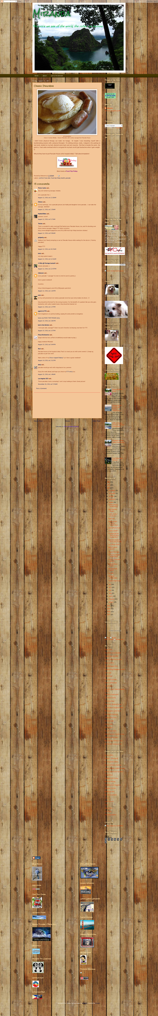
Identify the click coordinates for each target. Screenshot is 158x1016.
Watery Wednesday (111, 683)
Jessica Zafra (109, 755)
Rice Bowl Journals (111, 795)
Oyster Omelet (113, 531)
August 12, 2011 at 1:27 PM (46, 307)
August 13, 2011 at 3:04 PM (47, 344)
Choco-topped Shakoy (56, 358)
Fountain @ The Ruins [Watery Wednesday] (113, 535)
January (111, 602)
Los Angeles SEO (43, 378)
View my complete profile (113, 111)
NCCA (107, 798)
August (111, 502)
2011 (108, 488)
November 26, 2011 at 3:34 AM (47, 384)
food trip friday (55, 178)
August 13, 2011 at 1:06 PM (47, 321)
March (111, 596)
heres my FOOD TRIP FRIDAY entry (49, 318)
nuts (39, 295)
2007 (109, 614)
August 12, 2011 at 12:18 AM (47, 197)
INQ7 (106, 805)
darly (39, 364)
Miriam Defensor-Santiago (113, 765)
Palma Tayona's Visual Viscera (114, 734)
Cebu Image (108, 676)
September (112, 499)
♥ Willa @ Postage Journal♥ (47, 263)
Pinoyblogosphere (110, 815)
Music (107, 639)
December (112, 490)
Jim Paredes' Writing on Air (113, 744)
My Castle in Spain (110, 679)
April (110, 593)
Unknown (41, 273)
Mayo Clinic (108, 808)
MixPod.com (119, 639)
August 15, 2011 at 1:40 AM (46, 374)
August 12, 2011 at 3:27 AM (46, 219)
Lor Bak (110, 573)
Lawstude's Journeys (111, 714)
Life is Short (108, 727)
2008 (109, 612)
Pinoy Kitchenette (43, 335)
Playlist (111, 639)
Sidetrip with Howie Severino (114, 772)
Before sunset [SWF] (112, 548)
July (110, 584)
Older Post (96, 421)
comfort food (43, 178)
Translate (119, 128)
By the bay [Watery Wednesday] (114, 555)
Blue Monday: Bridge (112, 510)
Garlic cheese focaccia (112, 515)
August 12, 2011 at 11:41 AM (47, 259)
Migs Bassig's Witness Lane (114, 741)
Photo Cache (42, 188)
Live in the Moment (57, 76)
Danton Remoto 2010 (111, 656)
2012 (108, 485)
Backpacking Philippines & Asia (115, 669)
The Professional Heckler (113, 653)
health (63, 178)
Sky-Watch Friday (110, 698)
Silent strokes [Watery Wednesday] (113, 523)
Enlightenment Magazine (113, 785)
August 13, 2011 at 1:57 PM (46, 330)
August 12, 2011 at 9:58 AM (46, 233)
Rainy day (111, 518)
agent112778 (42, 311)
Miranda (51, 13)
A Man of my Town (111, 717)
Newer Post (38, 421)
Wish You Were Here (111, 737)
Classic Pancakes (44, 86)
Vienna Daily (109, 724)
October (111, 496)
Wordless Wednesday (111, 694)
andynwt (84, 1003)
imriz (39, 253)
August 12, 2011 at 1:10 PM (47, 291)
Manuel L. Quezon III (111, 758)
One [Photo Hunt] (114, 544)
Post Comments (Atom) (71, 426)
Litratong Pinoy (110, 701)
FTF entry (69, 371)
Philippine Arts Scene (111, 778)
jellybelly (41, 237)
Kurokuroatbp (109, 721)
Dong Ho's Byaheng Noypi (113, 704)
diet (49, 178)
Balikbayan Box (109, 791)
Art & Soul (108, 673)
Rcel (39, 349)
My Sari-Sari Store (110, 731)
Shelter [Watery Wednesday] (113, 505)
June (110, 587)
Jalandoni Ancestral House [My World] (114, 541)
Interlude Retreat (110, 781)
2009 (109, 609)
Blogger (97, 1003)
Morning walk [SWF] (112, 569)
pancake (68, 178)
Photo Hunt (108, 649)
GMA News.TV (109, 801)
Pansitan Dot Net (110, 788)
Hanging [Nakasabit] (112, 577)
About (45, 76)
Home (36, 76)
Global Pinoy (109, 775)
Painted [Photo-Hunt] (113, 565)
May (110, 590)
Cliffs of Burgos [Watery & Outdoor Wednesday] (118, 424)
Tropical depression (114, 581)
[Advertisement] (67, 405)
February (112, 599)
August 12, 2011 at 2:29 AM (46, 209)
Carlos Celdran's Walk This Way (115, 768)
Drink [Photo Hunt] (114, 528)
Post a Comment (41, 388)
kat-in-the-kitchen (43, 325)
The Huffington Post (111, 666)
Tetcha (40, 223)
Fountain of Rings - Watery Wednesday (118, 441)
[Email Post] (58, 176)
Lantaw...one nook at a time (113, 659)
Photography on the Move (113, 711)
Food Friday (109, 686)
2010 (108, 606)
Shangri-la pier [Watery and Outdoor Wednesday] (117, 408)
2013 (108, 482)
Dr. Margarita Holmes (111, 762)
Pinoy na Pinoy (109, 663)
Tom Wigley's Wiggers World (114, 707)
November (112, 493)
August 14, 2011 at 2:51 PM (47, 360)
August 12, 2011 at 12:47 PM (47, 269)
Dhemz (40, 202)
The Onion (108, 811)
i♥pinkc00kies (42, 214)
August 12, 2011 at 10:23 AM (47, 249)
